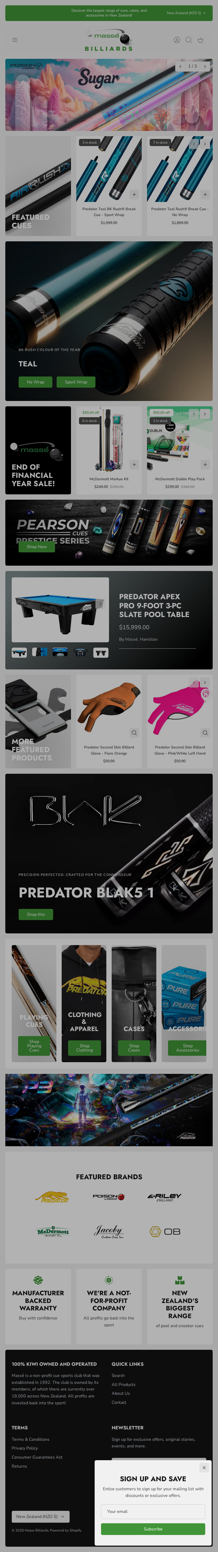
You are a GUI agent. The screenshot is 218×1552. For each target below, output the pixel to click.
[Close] (204, 1467)
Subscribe (153, 1529)
